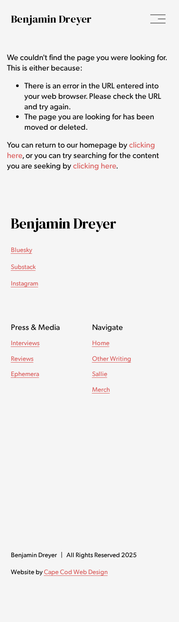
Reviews (22, 358)
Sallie (99, 373)
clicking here (94, 165)
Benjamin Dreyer (51, 18)
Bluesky (21, 249)
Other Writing (111, 358)
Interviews (25, 342)
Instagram (24, 283)
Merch (101, 389)
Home (100, 342)
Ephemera (25, 373)
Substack (23, 266)
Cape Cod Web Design (76, 571)
